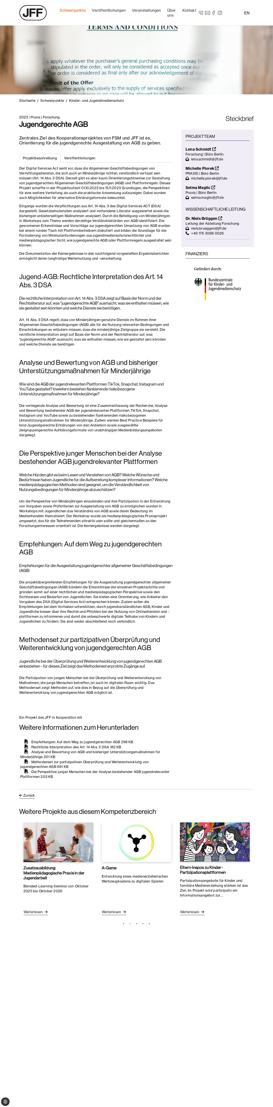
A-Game (109, 867)
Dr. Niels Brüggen (202, 218)
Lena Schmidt (199, 149)
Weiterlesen (34, 912)
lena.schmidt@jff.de (207, 159)
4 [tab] (143, 923)
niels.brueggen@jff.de (208, 228)
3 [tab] (136, 923)
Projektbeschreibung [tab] (40, 158)
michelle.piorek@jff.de (209, 178)
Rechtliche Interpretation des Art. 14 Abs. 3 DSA (70, 747)
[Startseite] (33, 12)
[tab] (80, 158)
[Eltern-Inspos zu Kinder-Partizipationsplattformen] (215, 842)
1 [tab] (124, 923)
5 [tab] (149, 923)
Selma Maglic (198, 187)
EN (247, 13)
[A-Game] (136, 842)
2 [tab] (130, 923)
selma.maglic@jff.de (207, 197)
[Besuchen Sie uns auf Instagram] (219, 12)
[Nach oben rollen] (263, 1098)
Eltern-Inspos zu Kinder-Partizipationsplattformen (203, 870)
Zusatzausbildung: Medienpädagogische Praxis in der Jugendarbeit (53, 872)
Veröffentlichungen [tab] (80, 158)
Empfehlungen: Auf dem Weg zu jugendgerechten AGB (75, 742)
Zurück (29, 795)
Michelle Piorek (200, 168)
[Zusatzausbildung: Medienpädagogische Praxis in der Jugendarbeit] (58, 842)
